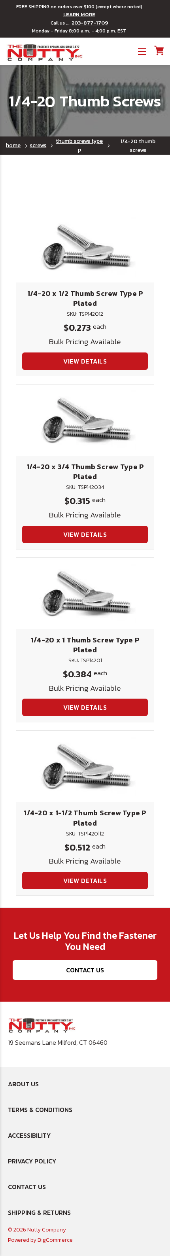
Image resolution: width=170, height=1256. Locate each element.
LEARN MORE (79, 14)
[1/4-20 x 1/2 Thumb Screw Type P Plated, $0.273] (85, 246)
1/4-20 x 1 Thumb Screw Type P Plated (85, 645)
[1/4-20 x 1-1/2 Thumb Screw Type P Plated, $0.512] (85, 766)
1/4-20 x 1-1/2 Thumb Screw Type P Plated (85, 817)
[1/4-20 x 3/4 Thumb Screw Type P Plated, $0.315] (85, 420)
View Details (85, 361)
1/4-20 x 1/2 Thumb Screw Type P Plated (85, 298)
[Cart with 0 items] (158, 50)
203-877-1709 (90, 23)
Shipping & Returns (39, 1212)
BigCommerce (55, 1240)
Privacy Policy (32, 1161)
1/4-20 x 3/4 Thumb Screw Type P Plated (85, 471)
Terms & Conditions (40, 1109)
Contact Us (85, 970)
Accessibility (29, 1135)
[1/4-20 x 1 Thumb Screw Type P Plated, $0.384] (85, 593)
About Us (23, 1084)
